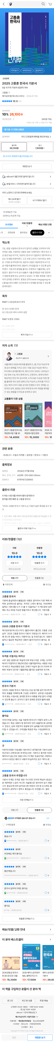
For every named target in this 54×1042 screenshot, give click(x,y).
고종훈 (5, 92)
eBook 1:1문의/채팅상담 (25, 1012)
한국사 (37, 455)
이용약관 (13, 1021)
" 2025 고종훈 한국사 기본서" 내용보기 (27, 633)
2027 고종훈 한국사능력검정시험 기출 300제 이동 (13, 421)
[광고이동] (43, 4)
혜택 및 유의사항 (15, 569)
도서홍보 (24, 1027)
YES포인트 (7, 119)
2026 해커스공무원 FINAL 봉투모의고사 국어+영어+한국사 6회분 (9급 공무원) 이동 (31, 962)
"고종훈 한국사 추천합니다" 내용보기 (27, 782)
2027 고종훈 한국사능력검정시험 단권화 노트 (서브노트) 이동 (33, 421)
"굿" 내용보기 (27, 752)
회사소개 (24, 1024)
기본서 (45, 455)
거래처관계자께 (35, 1024)
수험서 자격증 (18, 455)
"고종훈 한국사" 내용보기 (27, 603)
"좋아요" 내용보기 (27, 722)
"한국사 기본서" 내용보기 (27, 693)
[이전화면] (3, 4)
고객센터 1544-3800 (19, 1007)
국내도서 (7, 455)
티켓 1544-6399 (36, 1007)
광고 (31, 1027)
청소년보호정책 (38, 1021)
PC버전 (16, 1024)
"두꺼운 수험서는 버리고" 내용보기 (27, 663)
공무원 (29, 455)
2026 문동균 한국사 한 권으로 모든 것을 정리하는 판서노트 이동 (11, 969)
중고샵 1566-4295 (28, 1009)
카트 (50, 4)
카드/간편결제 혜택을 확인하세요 (35, 136)
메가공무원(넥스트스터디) (13, 96)
